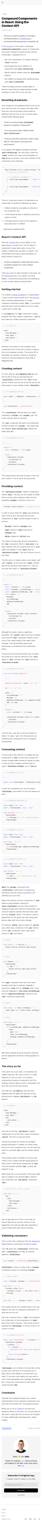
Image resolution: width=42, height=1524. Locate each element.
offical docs (9, 276)
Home (4, 1509)
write (23, 1461)
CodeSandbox (25, 39)
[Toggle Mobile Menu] (2, 2)
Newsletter (6, 1519)
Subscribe (21, 1490)
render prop (29, 890)
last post (35, 298)
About (4, 1516)
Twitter (20, 1409)
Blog (3, 1512)
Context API (13, 242)
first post (10, 46)
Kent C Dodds (31, 1244)
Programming (6, 1428)
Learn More (21, 1495)
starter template (19, 295)
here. (22, 1466)
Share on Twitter (34, 1428)
